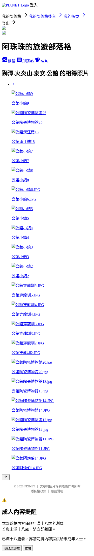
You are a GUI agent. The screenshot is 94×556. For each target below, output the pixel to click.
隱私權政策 (38, 491)
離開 (28, 548)
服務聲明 (57, 491)
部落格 (28, 61)
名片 (44, 61)
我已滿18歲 (12, 548)
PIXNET (29, 486)
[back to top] (6, 477)
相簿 (12, 61)
